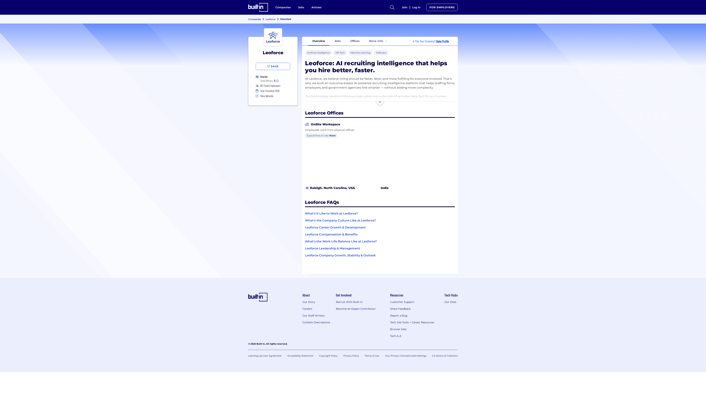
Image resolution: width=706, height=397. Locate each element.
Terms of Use (372, 355)
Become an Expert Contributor (356, 308)
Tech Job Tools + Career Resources (412, 322)
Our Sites (450, 302)
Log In (416, 7)
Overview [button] (318, 41)
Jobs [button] (338, 41)
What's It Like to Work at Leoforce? (331, 213)
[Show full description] (380, 101)
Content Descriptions (316, 322)
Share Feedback (400, 308)
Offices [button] (354, 41)
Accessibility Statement (300, 355)
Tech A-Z (395, 336)
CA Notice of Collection (445, 355)
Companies (283, 7)
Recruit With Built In (349, 302)
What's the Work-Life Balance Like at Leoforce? (341, 241)
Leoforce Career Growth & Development (335, 227)
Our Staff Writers (313, 315)
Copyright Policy (328, 355)
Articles (316, 7)
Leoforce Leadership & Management (332, 248)
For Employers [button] (442, 7)
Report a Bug (398, 315)
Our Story (308, 302)
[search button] (392, 7)
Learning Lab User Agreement (264, 355)
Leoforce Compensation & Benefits (331, 234)
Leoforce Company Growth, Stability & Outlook (340, 255)
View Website (266, 96)
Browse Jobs (398, 329)
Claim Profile (442, 41)
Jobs (301, 7)
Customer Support (402, 302)
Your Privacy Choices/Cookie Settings (405, 355)
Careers (307, 308)
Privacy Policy (351, 355)
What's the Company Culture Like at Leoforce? (340, 220)
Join (404, 7)
